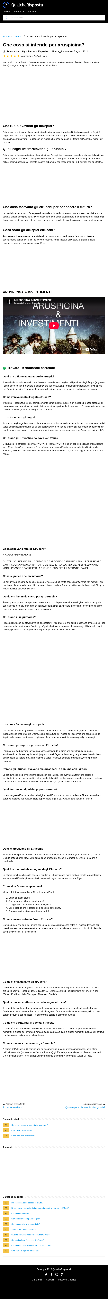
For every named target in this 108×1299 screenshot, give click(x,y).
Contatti (50, 1280)
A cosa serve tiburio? (13, 1107)
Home (6, 36)
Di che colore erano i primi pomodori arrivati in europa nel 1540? (40, 1208)
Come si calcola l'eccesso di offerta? (27, 1240)
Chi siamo (37, 1280)
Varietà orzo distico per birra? (24, 1229)
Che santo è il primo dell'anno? (25, 1251)
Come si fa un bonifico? (21, 1213)
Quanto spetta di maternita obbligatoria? (85, 1107)
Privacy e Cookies (67, 1280)
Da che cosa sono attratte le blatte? (27, 1203)
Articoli (6, 11)
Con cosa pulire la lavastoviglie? (25, 1224)
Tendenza (19, 11)
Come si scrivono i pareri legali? (25, 1219)
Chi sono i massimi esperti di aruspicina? (29, 1125)
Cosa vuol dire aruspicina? (23, 1136)
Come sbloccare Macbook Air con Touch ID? (31, 1245)
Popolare (32, 11)
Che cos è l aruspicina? (21, 1130)
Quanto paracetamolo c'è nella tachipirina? (30, 1235)
